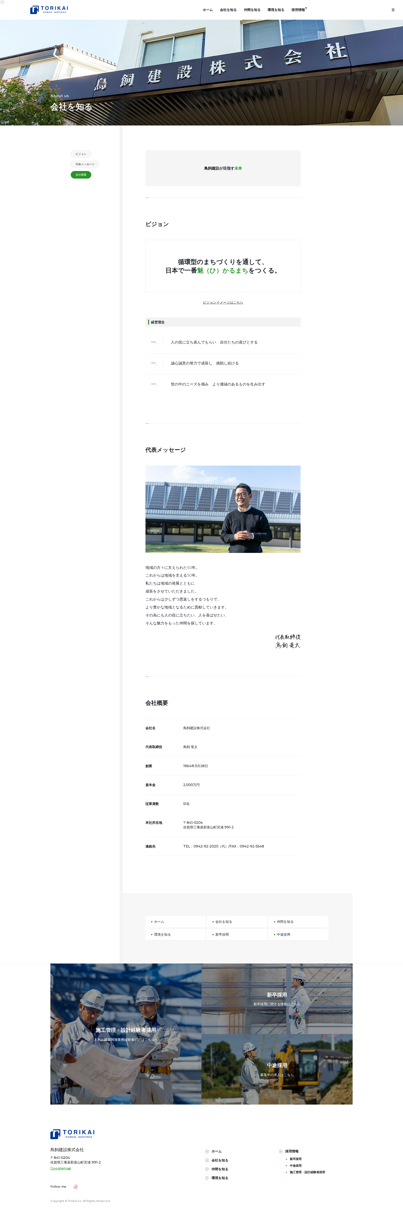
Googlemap (60, 1168)
